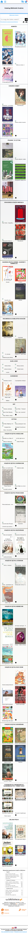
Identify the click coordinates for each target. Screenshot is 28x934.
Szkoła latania (8, 878)
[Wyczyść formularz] (23, 22)
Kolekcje (16, 21)
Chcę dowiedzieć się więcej (7, 931)
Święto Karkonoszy (9, 892)
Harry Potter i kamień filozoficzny (11, 877)
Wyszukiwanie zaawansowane (7, 21)
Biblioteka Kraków (14, 15)
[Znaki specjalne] (26, 22)
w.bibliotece (13, 903)
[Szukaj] (26, 19)
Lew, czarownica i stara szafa (10, 873)
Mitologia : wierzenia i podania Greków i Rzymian (14, 874)
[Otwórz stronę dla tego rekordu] (8, 37)
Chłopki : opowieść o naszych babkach (12, 890)
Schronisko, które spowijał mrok (11, 894)
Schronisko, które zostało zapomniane (12, 886)
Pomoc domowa (8, 893)
